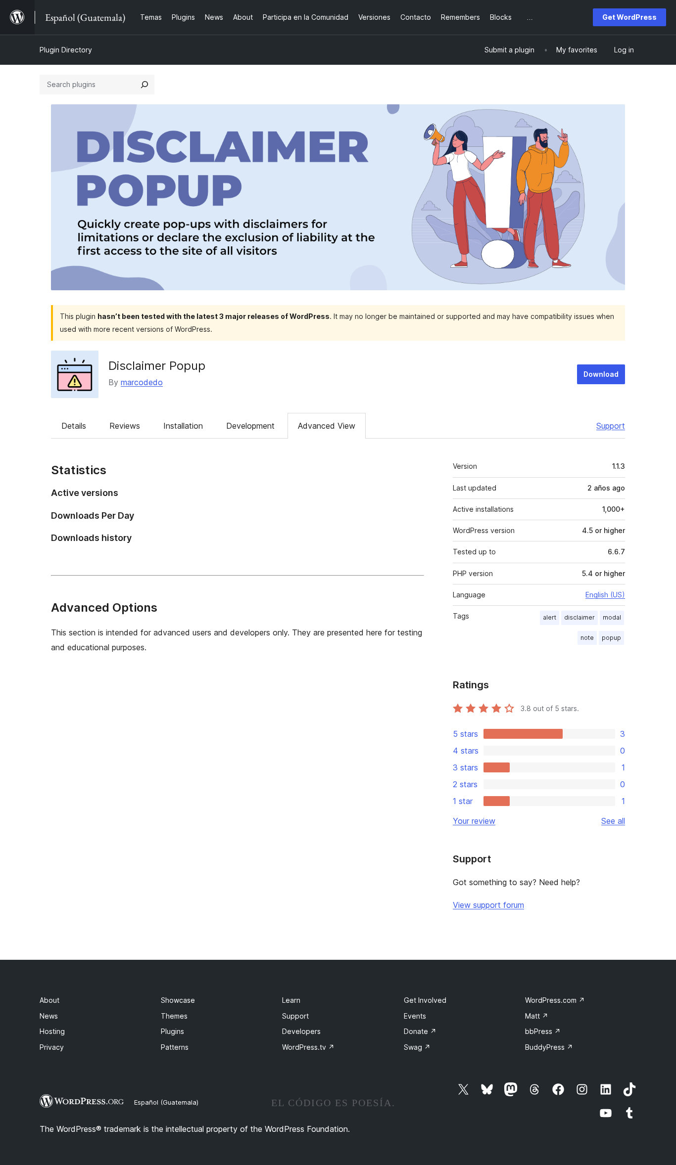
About (49, 1000)
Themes (174, 1016)
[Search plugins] (144, 84)
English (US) (605, 594)
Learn (291, 1000)
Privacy (52, 1047)
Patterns (175, 1047)
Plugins (172, 1031)
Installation (183, 426)
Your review (474, 821)
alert (549, 617)
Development (250, 426)
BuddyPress (549, 1047)
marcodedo (142, 382)
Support (610, 426)
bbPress (543, 1031)
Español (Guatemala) (166, 1102)
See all (613, 821)
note (587, 637)
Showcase (178, 1000)
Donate (420, 1031)
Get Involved (425, 1000)
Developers (301, 1031)
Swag (417, 1047)
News (49, 1016)
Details (73, 426)
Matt (536, 1016)
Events (415, 1016)
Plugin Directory (66, 49)
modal (612, 617)
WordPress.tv (308, 1047)
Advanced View (326, 426)
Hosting (52, 1031)
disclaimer (579, 617)
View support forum (488, 905)
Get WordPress (629, 17)
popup (611, 637)
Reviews (124, 426)
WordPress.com (555, 1000)
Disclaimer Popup (156, 365)
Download (601, 374)
